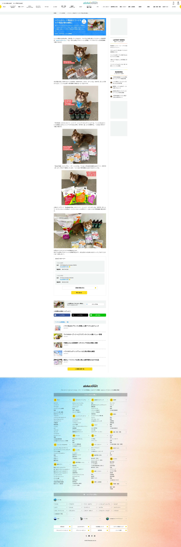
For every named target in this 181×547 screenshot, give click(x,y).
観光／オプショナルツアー (60, 467)
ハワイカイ (116, 510)
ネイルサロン (75, 420)
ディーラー (112, 403)
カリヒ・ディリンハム (59, 510)
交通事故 (112, 420)
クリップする (95, 304)
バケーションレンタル (77, 404)
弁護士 (114, 414)
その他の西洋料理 (58, 439)
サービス (78, 435)
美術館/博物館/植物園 (58, 481)
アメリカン (56, 406)
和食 (55, 410)
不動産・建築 (116, 483)
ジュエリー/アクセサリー (59, 453)
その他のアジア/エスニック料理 (61, 440)
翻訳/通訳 (112, 462)
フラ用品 (93, 438)
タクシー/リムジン (95, 447)
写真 (92, 403)
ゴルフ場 (93, 429)
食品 (55, 455)
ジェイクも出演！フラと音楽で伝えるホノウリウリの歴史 (118, 55)
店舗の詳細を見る (79, 287)
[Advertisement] (119, 128)
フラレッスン (94, 440)
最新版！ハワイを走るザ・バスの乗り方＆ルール (120, 87)
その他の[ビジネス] (114, 480)
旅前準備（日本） (98, 455)
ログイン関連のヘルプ (119, 526)
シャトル (93, 449)
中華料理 (56, 422)
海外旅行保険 (94, 462)
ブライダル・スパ (95, 419)
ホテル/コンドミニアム (81, 399)
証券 (111, 440)
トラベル (112, 451)
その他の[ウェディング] (96, 421)
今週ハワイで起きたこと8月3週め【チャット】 (118, 60)
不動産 (111, 488)
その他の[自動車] (113, 410)
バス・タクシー (97, 444)
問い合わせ (79, 292)
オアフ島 (59, 499)
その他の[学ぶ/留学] (76, 483)
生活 (111, 454)
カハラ (56, 507)
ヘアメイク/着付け (95, 410)
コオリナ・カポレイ (88, 510)
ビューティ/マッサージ (81, 415)
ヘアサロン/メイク (76, 422)
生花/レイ (56, 458)
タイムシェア (75, 406)
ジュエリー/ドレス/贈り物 (97, 415)
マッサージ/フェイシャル (78, 474)
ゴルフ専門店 (94, 428)
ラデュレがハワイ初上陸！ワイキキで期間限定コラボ (118, 51)
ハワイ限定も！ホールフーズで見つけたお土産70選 (120, 82)
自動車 (114, 399)
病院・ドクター (97, 471)
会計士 (111, 435)
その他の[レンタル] (76, 458)
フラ (95, 435)
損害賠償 (112, 422)
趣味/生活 (56, 460)
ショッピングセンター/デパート (61, 447)
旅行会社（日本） (95, 458)
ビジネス (115, 458)
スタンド (112, 404)
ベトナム (56, 426)
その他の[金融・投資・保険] (116, 444)
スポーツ (56, 456)
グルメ (58, 399)
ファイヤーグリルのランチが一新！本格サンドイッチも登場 (118, 65)
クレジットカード (114, 438)
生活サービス (116, 448)
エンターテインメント (59, 476)
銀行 (73, 440)
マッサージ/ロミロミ (77, 419)
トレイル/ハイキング (58, 480)
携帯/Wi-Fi (74, 456)
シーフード (56, 404)
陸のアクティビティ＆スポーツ (61, 471)
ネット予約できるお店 (17, 3)
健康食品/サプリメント (77, 431)
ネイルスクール (75, 476)
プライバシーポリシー (81, 530)
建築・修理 (112, 487)
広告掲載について (100, 526)
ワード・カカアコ (88, 504)
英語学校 (74, 465)
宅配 (55, 437)
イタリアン (56, 415)
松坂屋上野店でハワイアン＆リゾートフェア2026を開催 (120, 91)
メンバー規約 (119, 530)
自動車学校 (74, 472)
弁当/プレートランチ (58, 413)
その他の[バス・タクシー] (97, 451)
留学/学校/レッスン (80, 462)
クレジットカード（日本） (97, 460)
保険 (111, 437)
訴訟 (111, 417)
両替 (73, 442)
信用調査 (112, 474)
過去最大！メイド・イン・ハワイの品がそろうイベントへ (118, 46)
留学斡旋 (74, 481)
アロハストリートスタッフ (62, 530)
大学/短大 (74, 471)
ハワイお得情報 (68, 33)
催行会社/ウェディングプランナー (98, 404)
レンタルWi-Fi (94, 463)
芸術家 (111, 472)
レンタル (78, 449)
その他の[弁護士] (113, 428)
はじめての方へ (81, 526)
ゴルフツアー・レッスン (96, 431)
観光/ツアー (59, 464)
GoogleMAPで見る (64, 266)
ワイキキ (56, 504)
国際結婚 (93, 406)
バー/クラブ (56, 433)
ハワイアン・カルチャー (77, 469)
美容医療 (74, 428)
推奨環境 (100, 530)
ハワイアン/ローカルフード (60, 417)
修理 (111, 408)
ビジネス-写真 (113, 471)
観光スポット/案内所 (58, 483)
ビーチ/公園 (56, 478)
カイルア (116, 504)
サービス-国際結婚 (76, 444)
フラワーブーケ (94, 408)
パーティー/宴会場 (95, 412)
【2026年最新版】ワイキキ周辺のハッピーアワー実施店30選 (120, 78)
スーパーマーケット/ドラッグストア (62, 449)
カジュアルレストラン (59, 419)
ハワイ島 (85, 518)
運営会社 (62, 526)
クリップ (84, 22)
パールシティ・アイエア (104, 510)
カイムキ (71, 507)
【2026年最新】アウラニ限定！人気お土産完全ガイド (120, 96)
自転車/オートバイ (76, 454)
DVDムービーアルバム (77, 438)
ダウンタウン (72, 510)
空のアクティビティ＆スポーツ (61, 472)
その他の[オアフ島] (59, 513)
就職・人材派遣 (97, 481)
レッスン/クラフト (58, 474)
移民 (111, 419)
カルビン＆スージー (61, 40)
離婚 (111, 424)
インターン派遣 (75, 485)
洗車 (111, 406)
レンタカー (74, 453)
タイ (55, 428)
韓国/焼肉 (56, 424)
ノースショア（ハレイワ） (104, 504)
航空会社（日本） (95, 467)
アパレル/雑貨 (57, 451)
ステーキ (56, 403)
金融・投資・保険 (117, 432)
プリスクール (75, 467)
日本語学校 (74, 480)
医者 (92, 474)
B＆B (73, 408)
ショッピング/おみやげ (62, 444)
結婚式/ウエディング (99, 399)
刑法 (111, 426)
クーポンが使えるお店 (7, 3)
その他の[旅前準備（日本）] (97, 465)
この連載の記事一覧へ (80, 369)
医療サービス (94, 478)
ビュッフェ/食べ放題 (58, 412)
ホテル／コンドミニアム (77, 403)
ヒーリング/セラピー (77, 429)
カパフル (101, 507)
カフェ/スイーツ (57, 421)
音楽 (73, 478)
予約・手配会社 (75, 410)
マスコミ (112, 463)
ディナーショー (57, 435)
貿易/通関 (112, 476)
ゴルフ (95, 424)
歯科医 (92, 476)
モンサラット (87, 507)
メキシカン (56, 430)
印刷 (111, 467)
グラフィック (113, 469)
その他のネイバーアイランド (116, 518)
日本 (58, 518)
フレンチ (56, 431)
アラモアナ (71, 504)
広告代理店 (112, 465)
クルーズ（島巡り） (76, 412)
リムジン (93, 417)
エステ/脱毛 (75, 424)
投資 (111, 442)
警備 (111, 478)
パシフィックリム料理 (59, 408)
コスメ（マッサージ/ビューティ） (80, 426)
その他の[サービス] (76, 446)
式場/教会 (93, 413)
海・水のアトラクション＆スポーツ (62, 469)
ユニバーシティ (117, 507)
